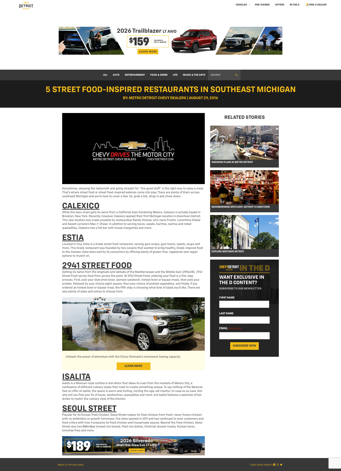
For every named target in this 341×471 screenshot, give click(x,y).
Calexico (80, 206)
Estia (73, 238)
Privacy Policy (76, 465)
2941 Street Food (97, 266)
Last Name (226, 313)
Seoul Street (89, 409)
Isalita (76, 377)
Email (230, 328)
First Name (227, 297)
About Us (62, 465)
